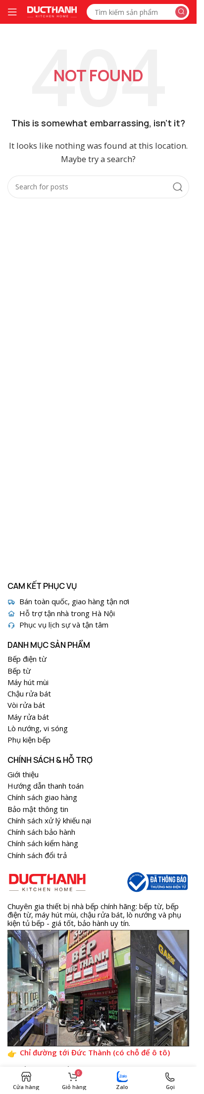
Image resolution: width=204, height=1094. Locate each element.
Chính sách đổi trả (37, 855)
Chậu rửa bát (29, 693)
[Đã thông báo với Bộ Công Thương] (156, 882)
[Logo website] (52, 11)
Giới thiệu (23, 774)
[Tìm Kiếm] (181, 12)
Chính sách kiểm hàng (42, 843)
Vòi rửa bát (26, 705)
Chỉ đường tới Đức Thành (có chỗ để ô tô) (95, 1052)
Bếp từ (19, 671)
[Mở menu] (12, 12)
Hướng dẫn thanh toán (45, 786)
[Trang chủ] (47, 882)
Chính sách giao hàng (42, 797)
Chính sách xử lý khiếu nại (49, 820)
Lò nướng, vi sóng (37, 728)
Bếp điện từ (27, 659)
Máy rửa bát (28, 717)
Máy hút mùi (28, 682)
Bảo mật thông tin (37, 809)
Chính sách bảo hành (41, 832)
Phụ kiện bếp (29, 740)
